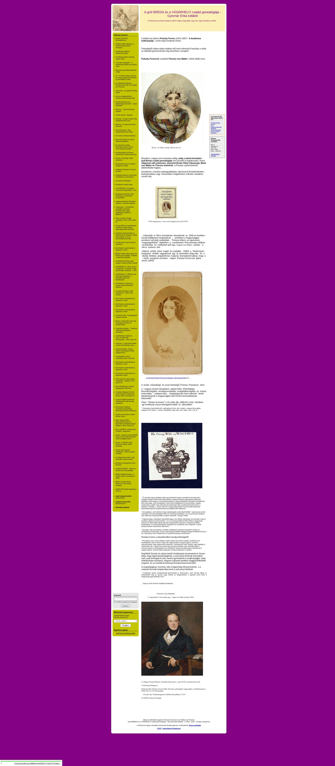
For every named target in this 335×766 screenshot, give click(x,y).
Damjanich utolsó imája (124, 185)
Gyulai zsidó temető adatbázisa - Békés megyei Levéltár (125, 452)
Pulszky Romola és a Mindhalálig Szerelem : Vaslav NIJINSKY (126, 104)
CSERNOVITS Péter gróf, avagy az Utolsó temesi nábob (126, 262)
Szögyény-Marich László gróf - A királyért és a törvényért (126, 176)
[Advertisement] (123, 552)
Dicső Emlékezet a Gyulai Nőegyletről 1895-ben (125, 387)
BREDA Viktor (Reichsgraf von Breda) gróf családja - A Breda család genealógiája (126, 255)
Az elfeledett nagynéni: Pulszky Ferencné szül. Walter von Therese (126, 85)
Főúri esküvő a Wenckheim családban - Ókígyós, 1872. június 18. (125, 381)
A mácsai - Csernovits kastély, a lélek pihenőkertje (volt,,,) (126, 344)
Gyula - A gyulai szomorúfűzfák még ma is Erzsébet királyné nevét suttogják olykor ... (126, 437)
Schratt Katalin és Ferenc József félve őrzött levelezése (126, 153)
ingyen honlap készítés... (215, 132)
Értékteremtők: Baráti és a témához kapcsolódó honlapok (125, 46)
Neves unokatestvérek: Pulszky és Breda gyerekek (125, 97)
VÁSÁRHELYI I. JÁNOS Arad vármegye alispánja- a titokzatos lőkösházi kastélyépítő (126, 277)
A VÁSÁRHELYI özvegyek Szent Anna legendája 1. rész (126, 189)
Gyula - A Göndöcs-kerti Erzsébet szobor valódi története (124, 444)
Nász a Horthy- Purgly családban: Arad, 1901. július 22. (126, 220)
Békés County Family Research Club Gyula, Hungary (123, 483)
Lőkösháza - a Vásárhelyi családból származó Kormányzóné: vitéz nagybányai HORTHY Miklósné (125, 210)
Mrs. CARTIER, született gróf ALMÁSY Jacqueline (126, 430)
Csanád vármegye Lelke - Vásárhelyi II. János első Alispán (125, 293)
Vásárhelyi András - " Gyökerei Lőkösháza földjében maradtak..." (126, 330)
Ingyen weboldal (195, 725)
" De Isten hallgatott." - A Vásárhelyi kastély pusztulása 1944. (126, 64)
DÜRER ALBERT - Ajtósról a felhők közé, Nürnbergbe (126, 469)
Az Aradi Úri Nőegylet (123, 181)
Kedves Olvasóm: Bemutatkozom (122, 39)
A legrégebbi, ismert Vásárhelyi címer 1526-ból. (125, 357)
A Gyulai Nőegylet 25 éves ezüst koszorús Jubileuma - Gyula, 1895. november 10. (125, 394)
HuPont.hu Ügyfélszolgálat (125, 633)
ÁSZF (159, 728)
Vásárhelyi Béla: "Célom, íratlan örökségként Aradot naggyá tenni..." (125, 351)
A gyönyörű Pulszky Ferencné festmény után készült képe (166, 378)
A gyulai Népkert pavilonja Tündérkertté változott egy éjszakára (125, 401)
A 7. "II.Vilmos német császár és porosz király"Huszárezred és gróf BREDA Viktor (126, 77)
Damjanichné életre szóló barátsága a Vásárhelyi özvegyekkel (125, 196)
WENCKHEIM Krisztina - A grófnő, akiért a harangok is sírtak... (125, 476)
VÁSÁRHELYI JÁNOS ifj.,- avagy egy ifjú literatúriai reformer (125, 285)
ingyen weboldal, (216, 130)
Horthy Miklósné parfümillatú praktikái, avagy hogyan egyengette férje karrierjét (126, 227)
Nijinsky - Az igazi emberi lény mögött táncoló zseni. (126, 120)
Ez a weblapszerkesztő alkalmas (216, 127)
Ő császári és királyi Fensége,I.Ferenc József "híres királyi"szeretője (124, 147)
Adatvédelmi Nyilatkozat (171, 728)
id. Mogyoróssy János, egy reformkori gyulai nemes (125, 458)
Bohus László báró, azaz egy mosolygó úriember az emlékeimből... (126, 323)
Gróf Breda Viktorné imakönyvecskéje (123, 52)
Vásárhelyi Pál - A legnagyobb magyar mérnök (126, 316)
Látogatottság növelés (215, 155)
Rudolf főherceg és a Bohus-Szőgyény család (126, 165)
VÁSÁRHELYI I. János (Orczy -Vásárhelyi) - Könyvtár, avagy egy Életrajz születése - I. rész (126, 268)
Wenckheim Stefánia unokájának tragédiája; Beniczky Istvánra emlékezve (126, 409)
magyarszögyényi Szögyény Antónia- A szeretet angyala (126, 202)
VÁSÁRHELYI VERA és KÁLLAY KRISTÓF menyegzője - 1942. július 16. (126, 338)
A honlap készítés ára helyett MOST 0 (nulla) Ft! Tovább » (37, 763)
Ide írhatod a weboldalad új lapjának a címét (125, 249)
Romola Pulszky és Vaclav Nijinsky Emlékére (125, 140)
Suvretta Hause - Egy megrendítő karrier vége (124, 131)
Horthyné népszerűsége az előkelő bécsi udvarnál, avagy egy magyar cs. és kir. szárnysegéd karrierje (126, 236)
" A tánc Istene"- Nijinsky (124, 115)
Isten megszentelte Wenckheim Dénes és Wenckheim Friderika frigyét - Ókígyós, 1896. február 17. (126, 423)
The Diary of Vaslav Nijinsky (125, 136)
